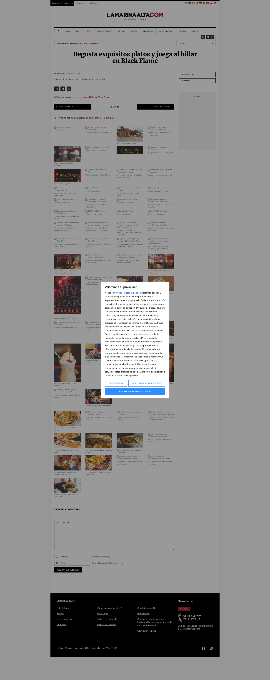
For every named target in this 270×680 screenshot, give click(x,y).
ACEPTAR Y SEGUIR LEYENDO (135, 391)
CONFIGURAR (116, 383)
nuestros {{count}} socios (128, 292)
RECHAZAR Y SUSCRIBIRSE (146, 383)
